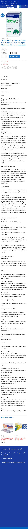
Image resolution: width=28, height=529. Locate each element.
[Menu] (2, 6)
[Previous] (1, 433)
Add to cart (14, 56)
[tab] (14, 76)
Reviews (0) (4, 79)
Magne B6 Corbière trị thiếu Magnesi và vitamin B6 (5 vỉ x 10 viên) (20, 438)
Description (4, 76)
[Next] (27, 433)
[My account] (23, 6)
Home (2, 38)
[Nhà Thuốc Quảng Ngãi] (10, 6)
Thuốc (7, 38)
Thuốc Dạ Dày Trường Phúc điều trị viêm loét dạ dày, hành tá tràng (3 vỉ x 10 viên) (7, 439)
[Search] (20, 6)
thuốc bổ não (5, 64)
